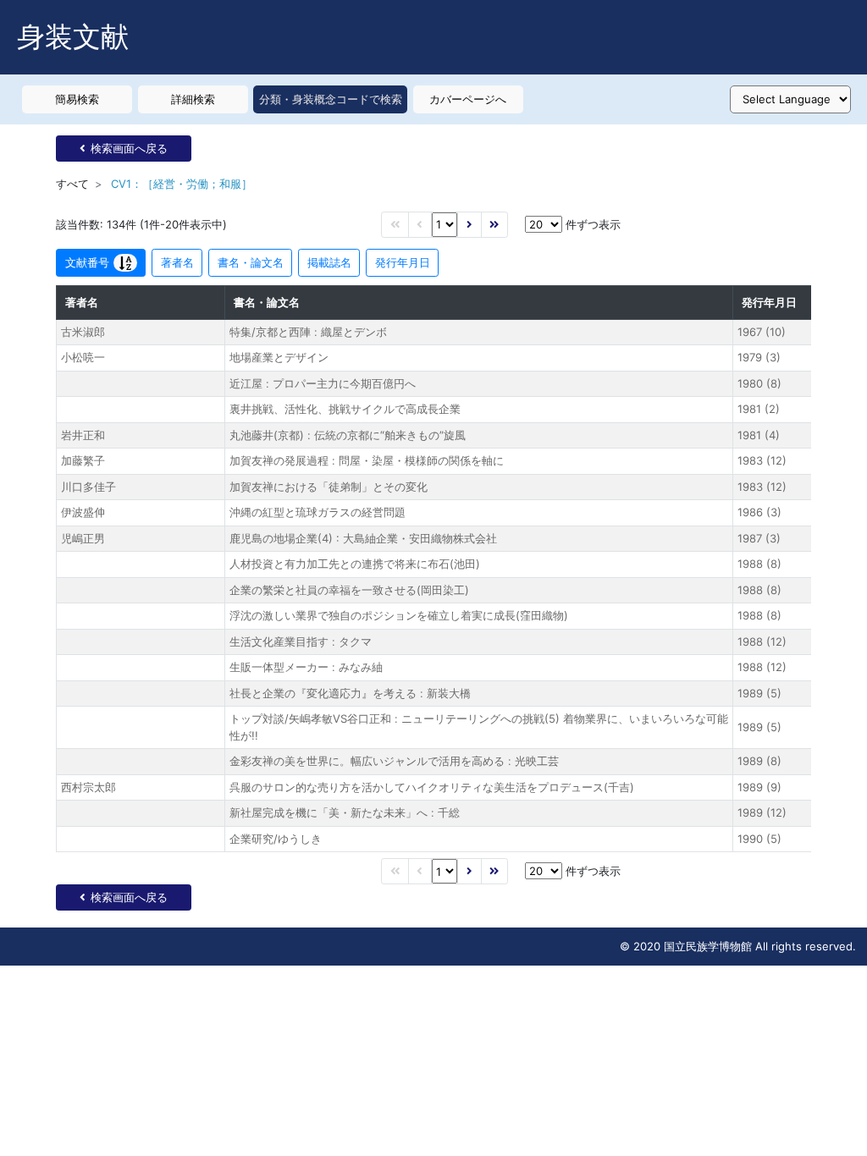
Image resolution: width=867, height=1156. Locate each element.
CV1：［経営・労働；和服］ (181, 183)
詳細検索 (193, 99)
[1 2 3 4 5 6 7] (444, 225)
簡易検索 (77, 99)
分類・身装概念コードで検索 (330, 99)
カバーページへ (467, 99)
